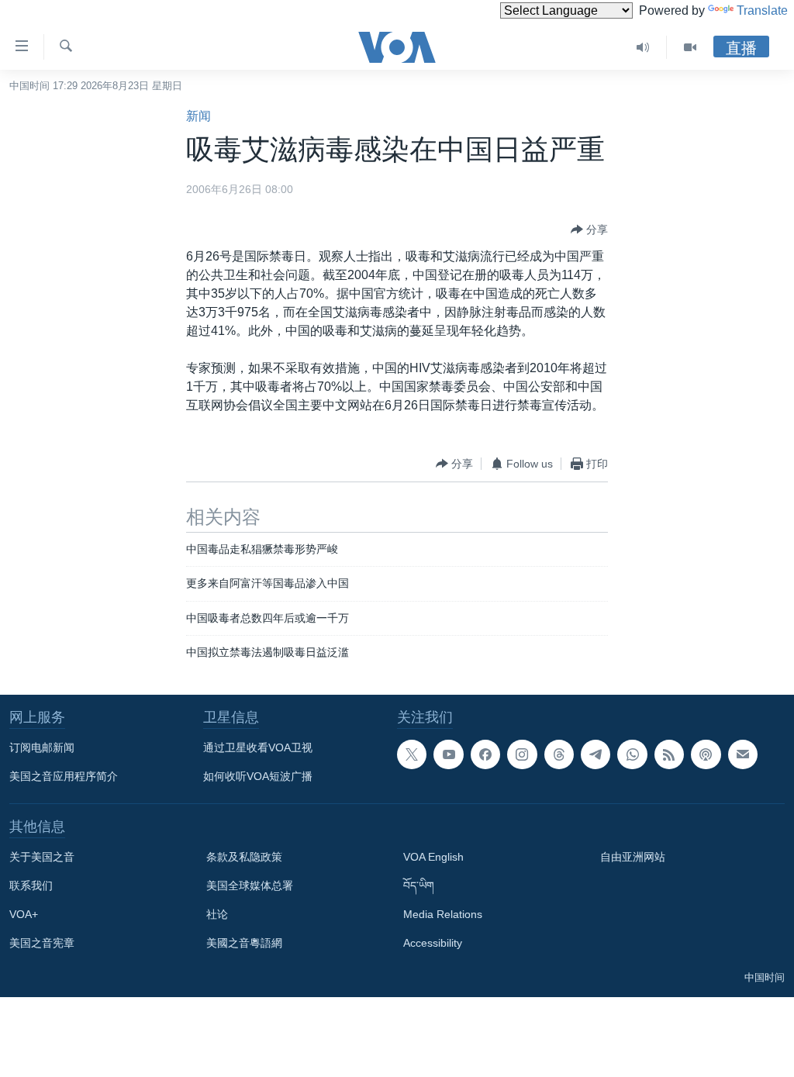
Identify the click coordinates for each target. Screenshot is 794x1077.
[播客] (705, 754)
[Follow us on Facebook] (485, 754)
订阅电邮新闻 (41, 747)
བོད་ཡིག (418, 885)
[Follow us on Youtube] (448, 754)
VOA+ (23, 914)
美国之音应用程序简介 (63, 776)
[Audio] (643, 47)
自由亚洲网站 (632, 857)
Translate (762, 10)
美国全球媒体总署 (249, 885)
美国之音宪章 (41, 943)
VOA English (433, 857)
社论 (217, 914)
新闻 (198, 116)
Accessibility (432, 943)
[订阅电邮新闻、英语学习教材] (743, 754)
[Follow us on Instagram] (522, 754)
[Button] (589, 229)
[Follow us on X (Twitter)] (411, 754)
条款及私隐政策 (244, 857)
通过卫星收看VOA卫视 (257, 747)
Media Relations (442, 914)
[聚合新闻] (669, 754)
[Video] (690, 47)
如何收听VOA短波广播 (257, 776)
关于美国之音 (41, 857)
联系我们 (31, 885)
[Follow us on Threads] (559, 754)
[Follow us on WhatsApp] (632, 754)
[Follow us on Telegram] (595, 754)
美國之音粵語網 (244, 943)
